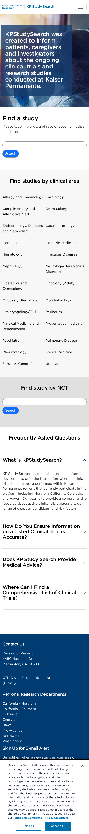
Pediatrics (54, 312)
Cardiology (55, 197)
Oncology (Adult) (60, 283)
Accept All (58, 826)
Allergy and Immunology (22, 197)
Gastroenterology (60, 226)
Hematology (12, 254)
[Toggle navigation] (81, 7)
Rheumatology (14, 352)
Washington (12, 741)
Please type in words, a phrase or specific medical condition (43, 129)
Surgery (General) (17, 363)
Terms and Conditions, (27, 818)
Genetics (9, 243)
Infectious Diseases (61, 254)
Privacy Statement (55, 818)
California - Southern (19, 709)
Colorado (9, 714)
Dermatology (56, 209)
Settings (28, 826)
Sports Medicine (59, 352)
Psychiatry (10, 340)
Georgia (8, 719)
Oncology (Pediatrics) (20, 300)
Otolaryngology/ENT (19, 312)
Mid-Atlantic (12, 730)
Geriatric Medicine (61, 243)
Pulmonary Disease (61, 340)
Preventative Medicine (64, 323)
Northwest (10, 736)
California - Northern (19, 703)
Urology (52, 363)
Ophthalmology (58, 300)
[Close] (82, 765)
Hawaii (7, 725)
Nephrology (12, 266)
